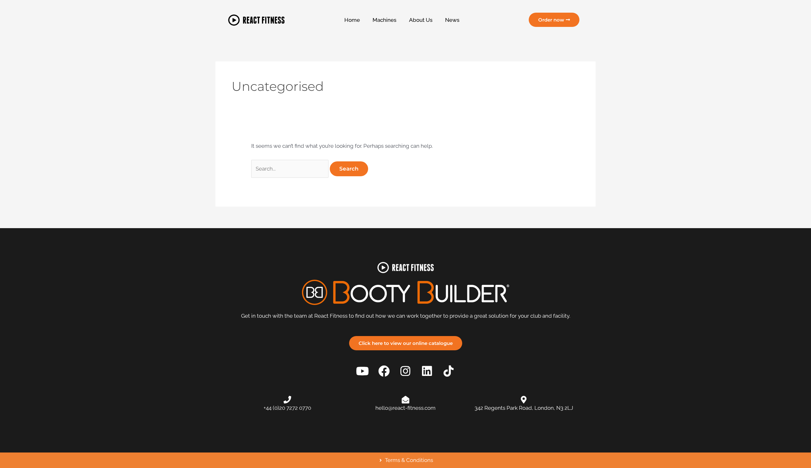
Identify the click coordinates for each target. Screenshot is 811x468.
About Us (420, 20)
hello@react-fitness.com (405, 408)
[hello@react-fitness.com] (405, 399)
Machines (384, 20)
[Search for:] (290, 168)
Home (352, 20)
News (452, 20)
